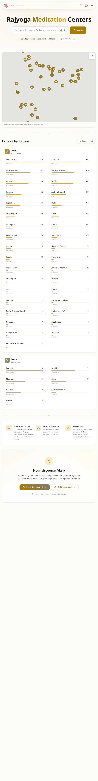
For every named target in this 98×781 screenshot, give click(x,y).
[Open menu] (91, 5)
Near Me (79, 30)
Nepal (52, 39)
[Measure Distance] (92, 56)
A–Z (92, 141)
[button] (32, 87)
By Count (83, 141)
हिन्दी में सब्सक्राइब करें (65, 487)
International (68, 39)
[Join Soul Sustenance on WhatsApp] (86, 5)
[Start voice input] (61, 30)
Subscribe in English (35, 487)
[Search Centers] (81, 5)
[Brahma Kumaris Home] (14, 5)
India (43, 39)
